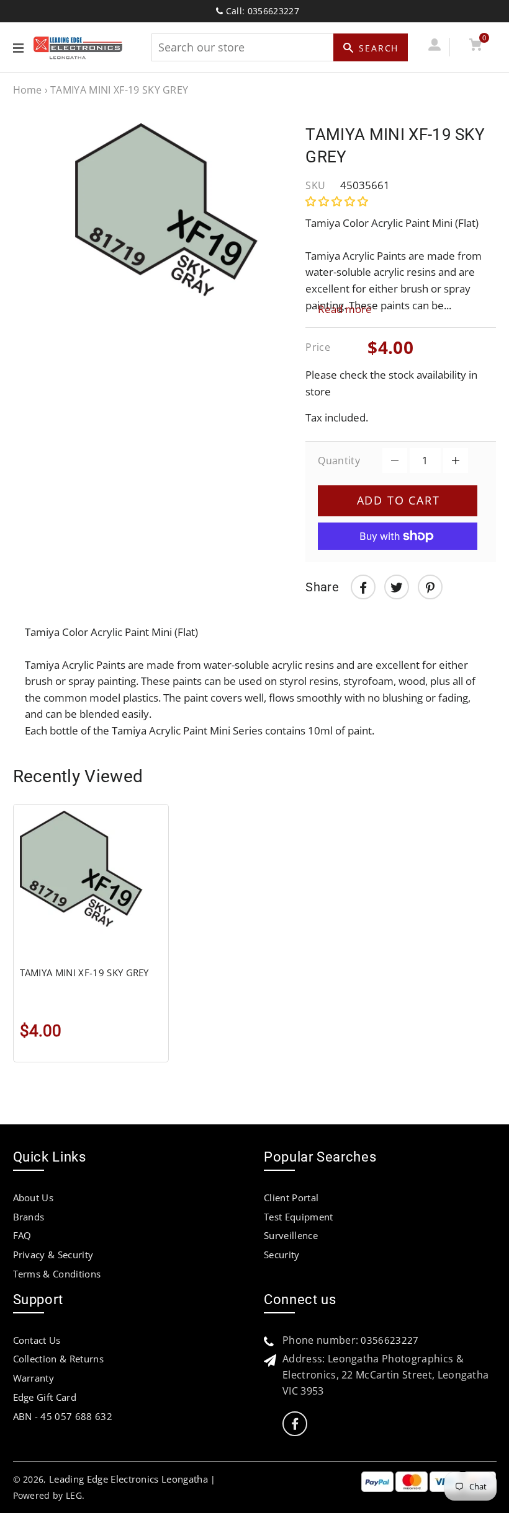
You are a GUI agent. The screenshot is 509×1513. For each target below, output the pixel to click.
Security (282, 1254)
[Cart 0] (475, 47)
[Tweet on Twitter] (396, 587)
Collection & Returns (58, 1358)
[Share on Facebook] (363, 587)
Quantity (339, 460)
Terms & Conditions (57, 1274)
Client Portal (291, 1197)
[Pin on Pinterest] (430, 587)
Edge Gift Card (44, 1397)
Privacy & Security (53, 1254)
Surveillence (291, 1235)
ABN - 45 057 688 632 (62, 1416)
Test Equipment (298, 1217)
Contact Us (37, 1340)
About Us (33, 1197)
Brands (29, 1217)
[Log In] (434, 47)
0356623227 (389, 1340)
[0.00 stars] (338, 201)
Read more (345, 309)
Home (27, 90)
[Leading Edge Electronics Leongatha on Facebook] (295, 1424)
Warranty (34, 1378)
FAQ (22, 1235)
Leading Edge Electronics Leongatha (128, 1479)
